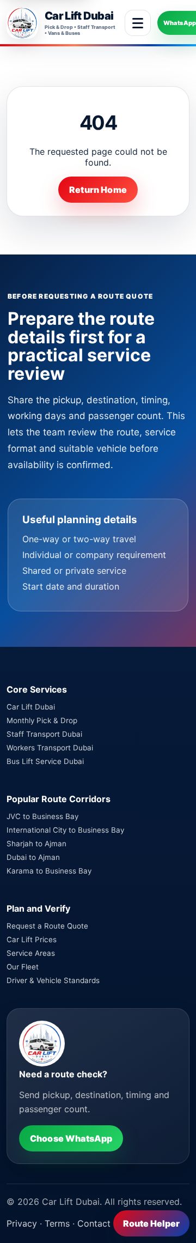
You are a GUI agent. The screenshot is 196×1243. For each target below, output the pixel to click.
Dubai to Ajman (33, 857)
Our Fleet (23, 966)
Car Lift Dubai (31, 706)
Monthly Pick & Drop (42, 720)
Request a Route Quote (47, 925)
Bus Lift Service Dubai (45, 761)
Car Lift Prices (32, 939)
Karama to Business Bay (49, 870)
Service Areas (31, 953)
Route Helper (151, 1223)
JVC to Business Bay (42, 816)
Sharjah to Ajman (36, 843)
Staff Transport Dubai (44, 734)
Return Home (98, 189)
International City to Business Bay (65, 830)
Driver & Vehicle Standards (53, 980)
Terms (57, 1223)
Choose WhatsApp (71, 1138)
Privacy (22, 1223)
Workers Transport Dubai (50, 747)
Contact (94, 1223)
